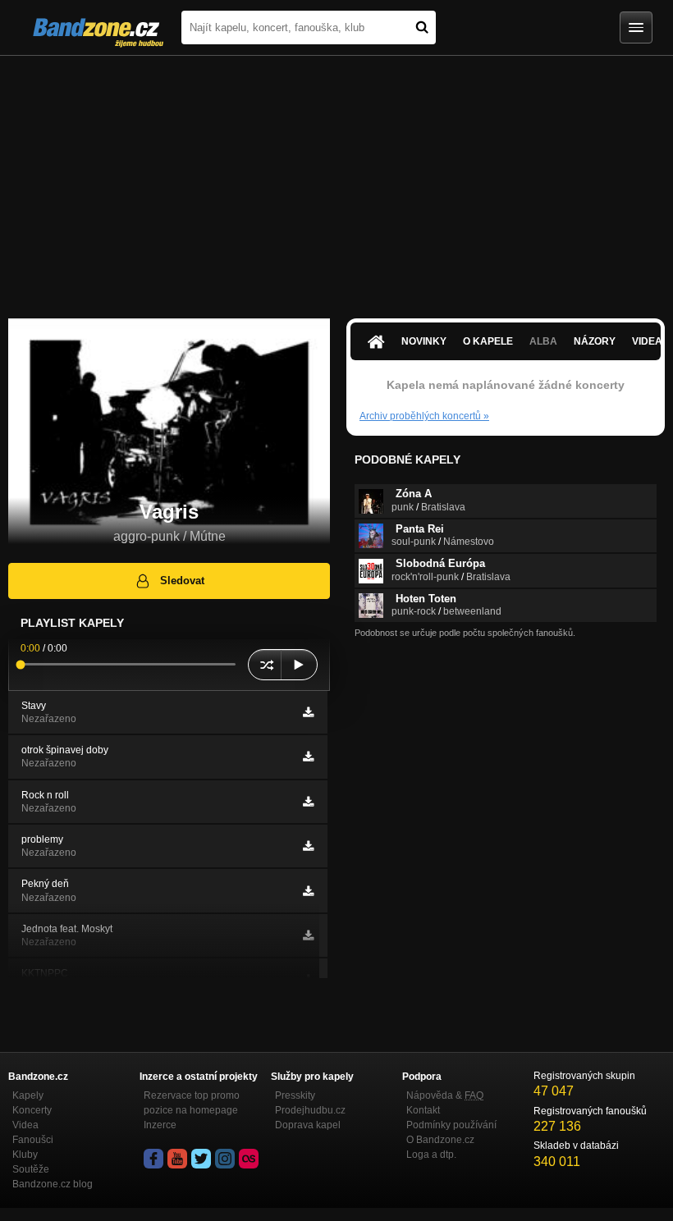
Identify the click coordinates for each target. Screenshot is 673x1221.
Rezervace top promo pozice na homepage (192, 1103)
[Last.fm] (249, 1158)
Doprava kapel (308, 1125)
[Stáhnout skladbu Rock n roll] (308, 801)
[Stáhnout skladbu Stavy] (308, 712)
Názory (595, 341)
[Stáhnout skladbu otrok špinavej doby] (308, 756)
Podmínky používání (451, 1125)
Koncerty (32, 1110)
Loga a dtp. (431, 1154)
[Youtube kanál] (177, 1158)
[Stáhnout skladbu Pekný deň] (308, 891)
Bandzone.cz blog (52, 1184)
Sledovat (182, 580)
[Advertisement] (336, 179)
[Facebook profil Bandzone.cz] (153, 1158)
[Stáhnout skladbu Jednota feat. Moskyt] (308, 935)
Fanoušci (32, 1140)
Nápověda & (444, 1095)
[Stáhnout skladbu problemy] (308, 846)
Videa (25, 1125)
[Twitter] (201, 1158)
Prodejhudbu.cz (310, 1110)
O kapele (488, 341)
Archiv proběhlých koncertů (424, 416)
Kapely (27, 1095)
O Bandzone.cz (440, 1140)
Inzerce (160, 1125)
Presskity (295, 1095)
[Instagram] (225, 1158)
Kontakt (423, 1110)
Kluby (25, 1154)
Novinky (423, 341)
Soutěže (30, 1169)
